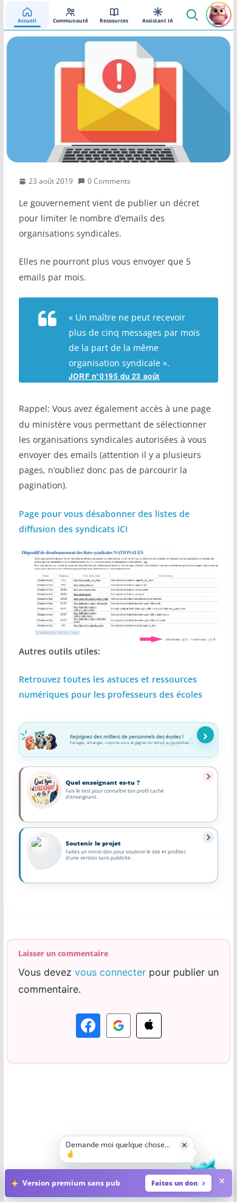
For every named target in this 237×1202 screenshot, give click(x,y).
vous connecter (110, 972)
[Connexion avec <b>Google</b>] (118, 1025)
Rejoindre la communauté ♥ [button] (205, 734)
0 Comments (109, 181)
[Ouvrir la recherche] (192, 14)
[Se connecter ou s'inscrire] (218, 14)
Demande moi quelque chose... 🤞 (118, 1148)
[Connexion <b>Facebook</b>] (88, 1025)
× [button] (184, 1144)
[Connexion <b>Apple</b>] (149, 1025)
